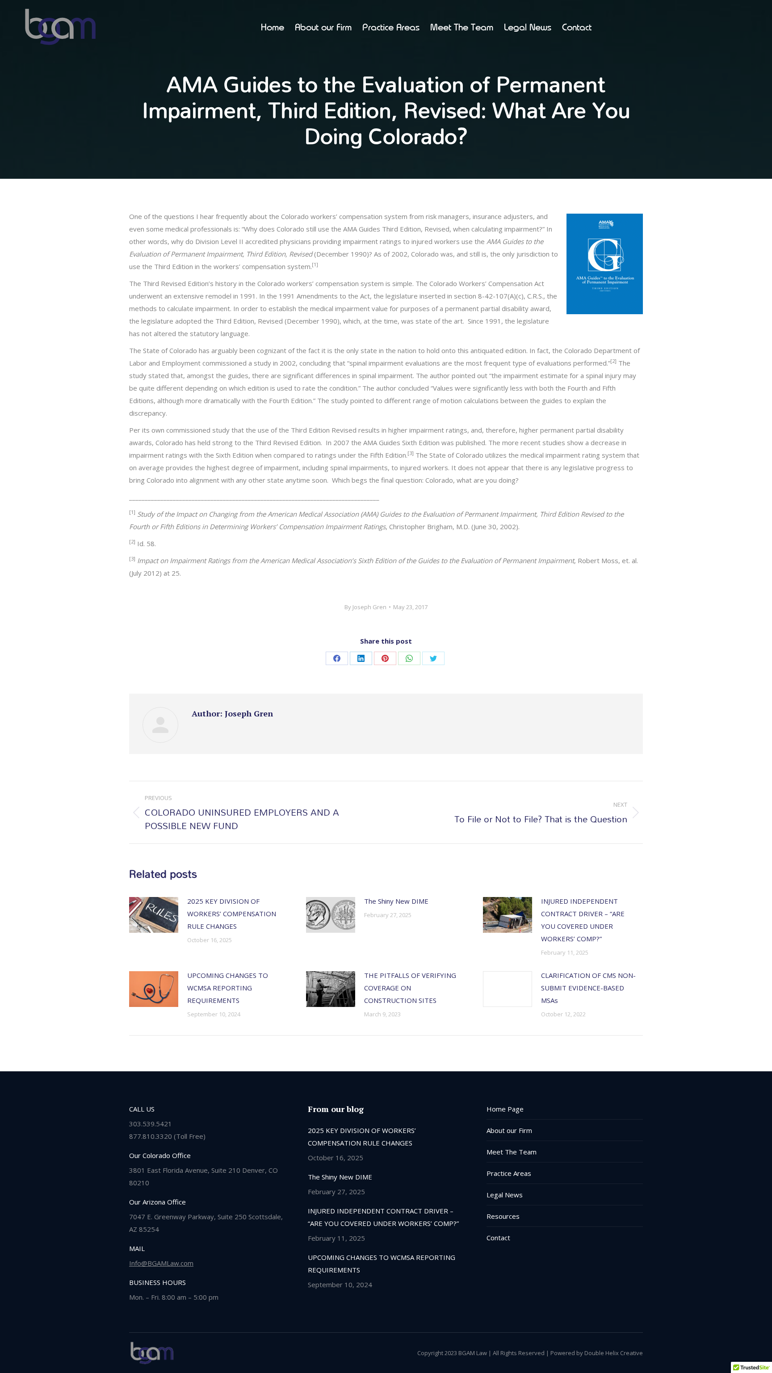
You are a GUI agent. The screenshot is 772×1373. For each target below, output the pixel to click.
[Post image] (153, 915)
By (365, 607)
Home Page (505, 1108)
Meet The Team (512, 1151)
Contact (498, 1237)
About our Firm (509, 1130)
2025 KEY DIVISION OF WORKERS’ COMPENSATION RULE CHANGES (231, 914)
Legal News (505, 1194)
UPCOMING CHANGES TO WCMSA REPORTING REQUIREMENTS (227, 988)
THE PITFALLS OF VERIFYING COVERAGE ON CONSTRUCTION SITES (410, 988)
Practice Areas (509, 1173)
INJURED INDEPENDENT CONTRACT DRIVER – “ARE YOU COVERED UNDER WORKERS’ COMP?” (583, 920)
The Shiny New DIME (396, 901)
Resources (503, 1216)
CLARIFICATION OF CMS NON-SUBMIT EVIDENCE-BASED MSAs (588, 988)
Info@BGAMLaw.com (161, 1263)
